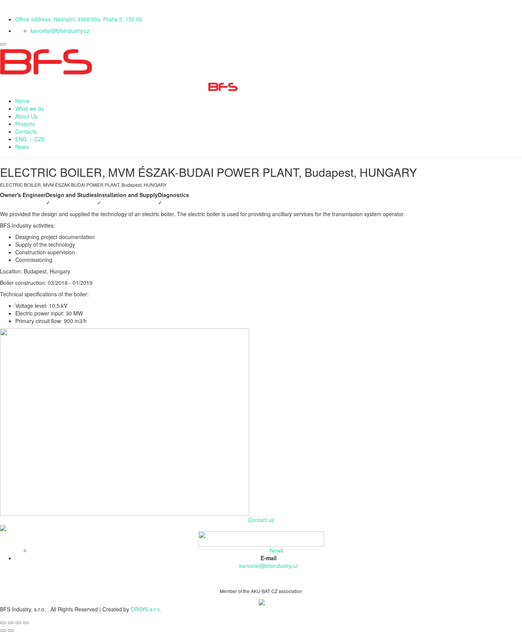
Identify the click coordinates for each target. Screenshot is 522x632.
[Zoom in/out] (26, 623)
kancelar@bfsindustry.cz (60, 30)
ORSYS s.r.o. (146, 609)
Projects (25, 124)
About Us (26, 116)
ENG (21, 139)
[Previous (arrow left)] (3, 630)
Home (22, 101)
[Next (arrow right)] (11, 630)
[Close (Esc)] (3, 623)
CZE (39, 139)
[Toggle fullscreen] (18, 623)
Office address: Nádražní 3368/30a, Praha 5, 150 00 (78, 19)
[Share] (11, 623)
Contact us (261, 520)
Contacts (26, 131)
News (22, 146)
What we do (29, 108)
